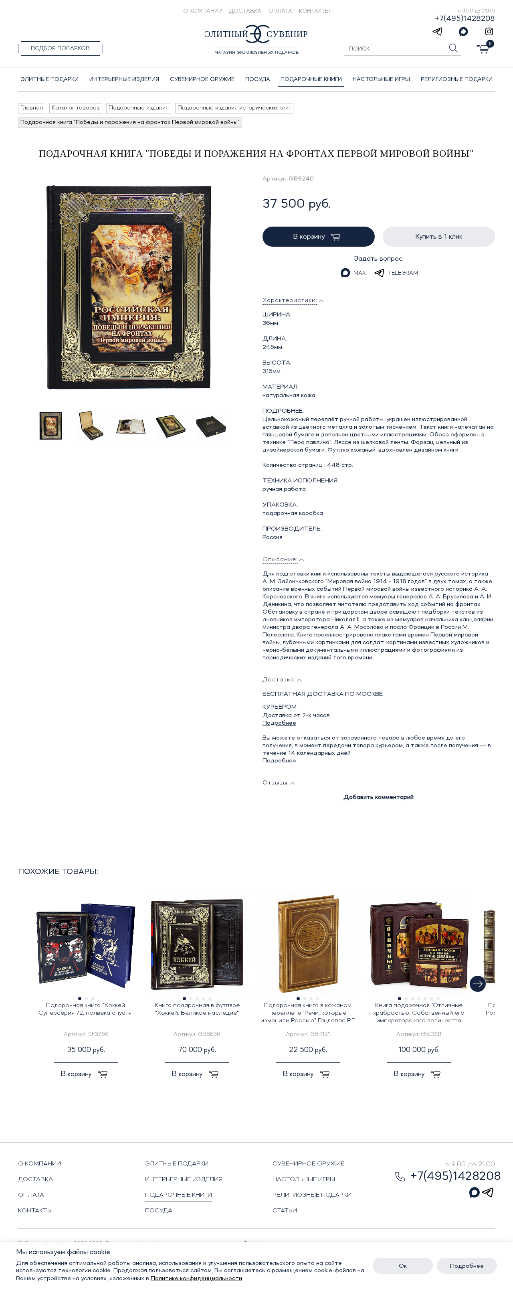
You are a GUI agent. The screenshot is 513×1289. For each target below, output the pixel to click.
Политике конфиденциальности (196, 1278)
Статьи (285, 1211)
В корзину (310, 236)
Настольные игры (304, 1179)
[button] (478, 984)
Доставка (245, 11)
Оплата (280, 11)
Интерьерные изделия (183, 1179)
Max (359, 273)
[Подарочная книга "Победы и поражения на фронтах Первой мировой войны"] (130, 287)
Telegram (403, 273)
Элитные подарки (176, 1164)
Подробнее (279, 723)
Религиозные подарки (312, 1195)
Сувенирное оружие (308, 1164)
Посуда (158, 1211)
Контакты (314, 11)
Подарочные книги (178, 1195)
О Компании (202, 11)
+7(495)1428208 (465, 19)
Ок (403, 1266)
